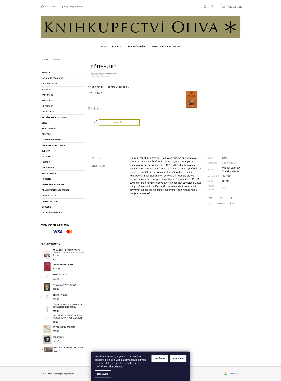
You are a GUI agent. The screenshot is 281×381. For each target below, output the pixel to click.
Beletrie (46, 134)
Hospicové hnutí (50, 201)
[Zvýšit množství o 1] (96, 120)
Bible (44, 123)
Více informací (116, 366)
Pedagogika (48, 168)
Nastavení (102, 374)
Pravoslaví (47, 157)
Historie (46, 162)
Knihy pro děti (49, 129)
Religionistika (49, 173)
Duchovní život (49, 84)
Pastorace (47, 95)
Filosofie (46, 179)
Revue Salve (48, 112)
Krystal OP (47, 106)
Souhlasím (178, 358)
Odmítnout (160, 358)
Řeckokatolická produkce (55, 190)
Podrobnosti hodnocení (100, 77)
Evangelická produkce (53, 145)
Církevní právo (49, 196)
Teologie (46, 89)
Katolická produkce (52, 78)
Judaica (46, 151)
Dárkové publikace (52, 140)
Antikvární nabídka (52, 213)
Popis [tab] (96, 158)
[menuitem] (103, 46)
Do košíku (119, 122)
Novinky (46, 73)
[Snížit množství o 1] (96, 124)
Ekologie (46, 207)
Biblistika (47, 101)
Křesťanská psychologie (55, 117)
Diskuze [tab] (98, 166)
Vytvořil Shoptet (234, 374)
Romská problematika (53, 185)
